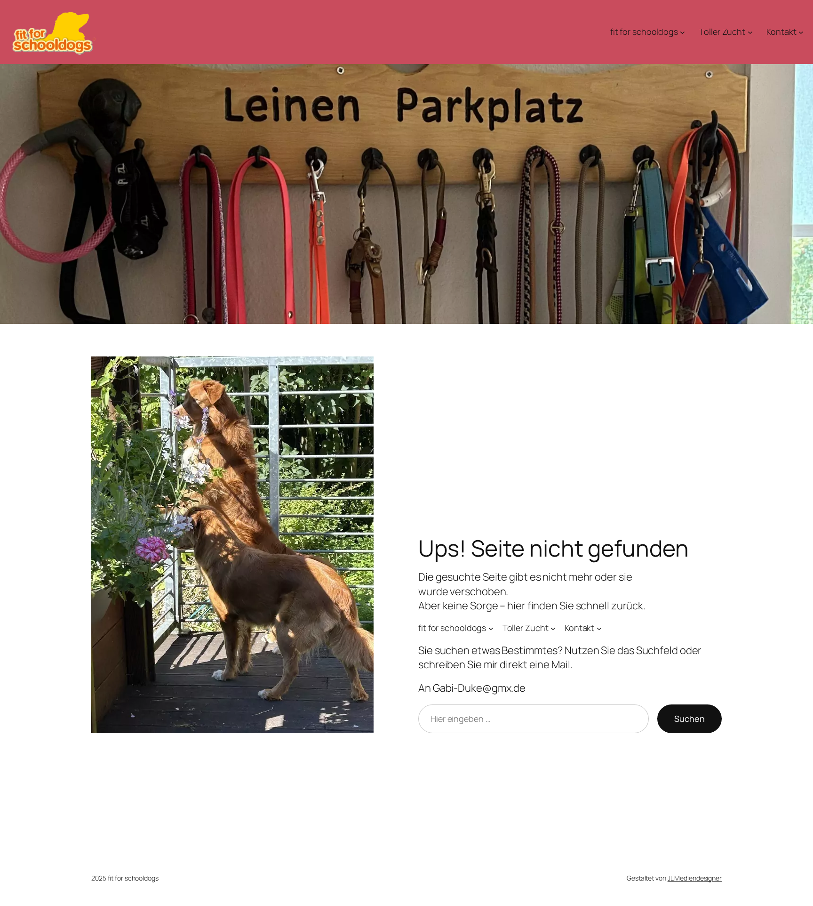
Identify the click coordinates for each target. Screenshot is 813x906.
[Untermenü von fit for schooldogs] (682, 32)
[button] (20, 885)
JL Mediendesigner (695, 878)
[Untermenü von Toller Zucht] (750, 32)
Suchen (689, 718)
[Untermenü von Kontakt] (801, 32)
